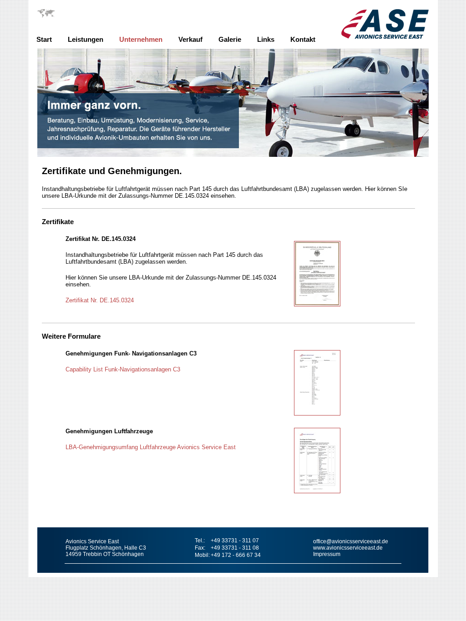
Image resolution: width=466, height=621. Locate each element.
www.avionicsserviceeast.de (348, 548)
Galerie (229, 39)
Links (265, 39)
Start (44, 39)
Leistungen (85, 39)
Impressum (326, 554)
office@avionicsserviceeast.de (350, 541)
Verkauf (190, 39)
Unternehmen (140, 39)
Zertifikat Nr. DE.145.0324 (100, 300)
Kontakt (302, 39)
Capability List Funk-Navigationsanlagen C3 (123, 369)
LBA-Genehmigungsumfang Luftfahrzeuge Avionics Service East (151, 447)
